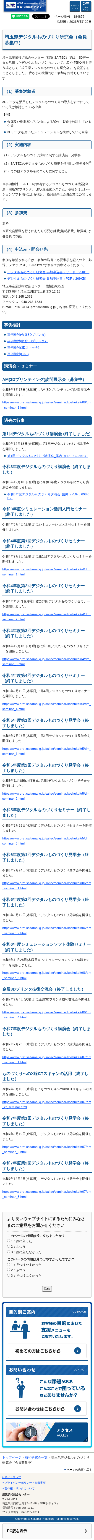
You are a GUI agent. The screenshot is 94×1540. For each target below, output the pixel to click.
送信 (47, 1288)
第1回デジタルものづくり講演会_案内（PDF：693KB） (47, 456)
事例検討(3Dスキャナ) (23, 347)
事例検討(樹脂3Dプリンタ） (27, 341)
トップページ (11, 1457)
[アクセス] (47, 1432)
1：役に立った (21, 1241)
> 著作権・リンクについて (18, 1488)
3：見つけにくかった (26, 1275)
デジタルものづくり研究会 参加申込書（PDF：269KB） (47, 278)
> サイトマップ (11, 1477)
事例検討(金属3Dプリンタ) (26, 334)
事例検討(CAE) (18, 354)
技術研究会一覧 (36, 1457)
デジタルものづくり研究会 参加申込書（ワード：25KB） (48, 272)
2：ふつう (18, 1246)
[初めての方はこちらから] (47, 1351)
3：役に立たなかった (26, 1252)
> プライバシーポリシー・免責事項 (24, 1482)
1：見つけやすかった (26, 1265)
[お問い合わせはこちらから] (47, 1409)
